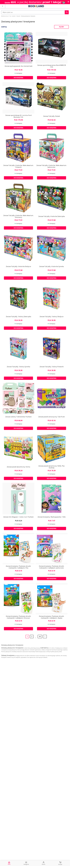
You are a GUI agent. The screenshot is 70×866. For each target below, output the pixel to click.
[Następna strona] (45, 636)
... (35, 637)
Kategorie (26, 864)
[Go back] (2, 6)
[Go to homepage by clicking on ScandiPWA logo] (36, 6)
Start (9, 864)
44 (40, 637)
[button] (67, 12)
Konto (43, 864)
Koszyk (60, 864)
